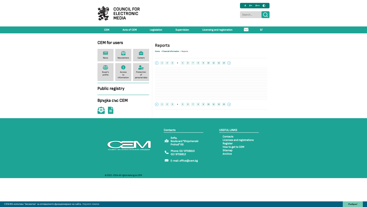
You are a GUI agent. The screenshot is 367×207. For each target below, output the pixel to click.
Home (157, 51)
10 (208, 63)
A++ (257, 5)
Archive (227, 154)
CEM (106, 29)
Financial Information (170, 51)
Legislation (156, 29)
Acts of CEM (130, 29)
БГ (261, 29)
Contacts (228, 136)
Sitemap (227, 150)
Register (228, 143)
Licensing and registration (217, 29)
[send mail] (246, 30)
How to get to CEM (233, 147)
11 (213, 63)
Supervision (182, 29)
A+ (250, 5)
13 (224, 63)
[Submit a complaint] (112, 112)
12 (219, 63)
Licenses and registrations (238, 140)
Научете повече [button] (91, 204)
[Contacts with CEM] (102, 112)
